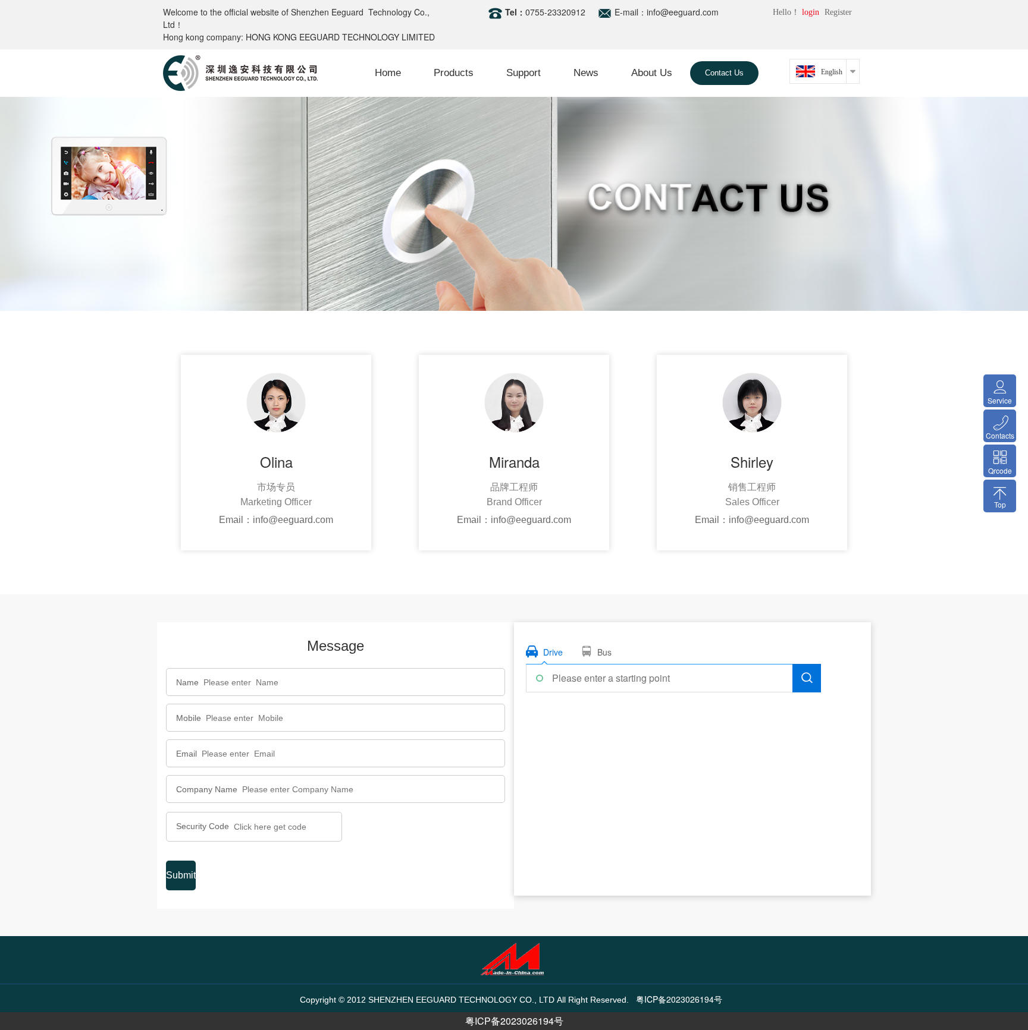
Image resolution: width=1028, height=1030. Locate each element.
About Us (651, 72)
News (585, 72)
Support (523, 72)
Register (838, 12)
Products (454, 72)
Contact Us (724, 72)
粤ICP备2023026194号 (514, 1021)
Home (388, 72)
